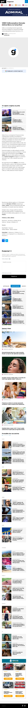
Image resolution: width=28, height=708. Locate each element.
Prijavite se (14, 276)
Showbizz (19, 5)
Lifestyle (26, 5)
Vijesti (12, 5)
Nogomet (10, 1)
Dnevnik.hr (5, 5)
